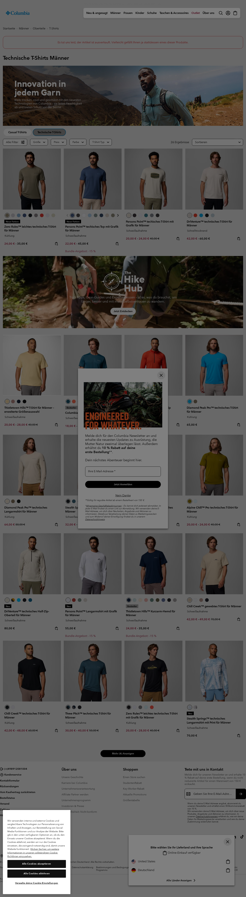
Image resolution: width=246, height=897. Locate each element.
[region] (36, 852)
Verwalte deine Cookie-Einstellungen (36, 883)
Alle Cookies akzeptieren (36, 863)
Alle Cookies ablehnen (37, 873)
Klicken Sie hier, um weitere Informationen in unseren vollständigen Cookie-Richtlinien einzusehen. (33, 853)
